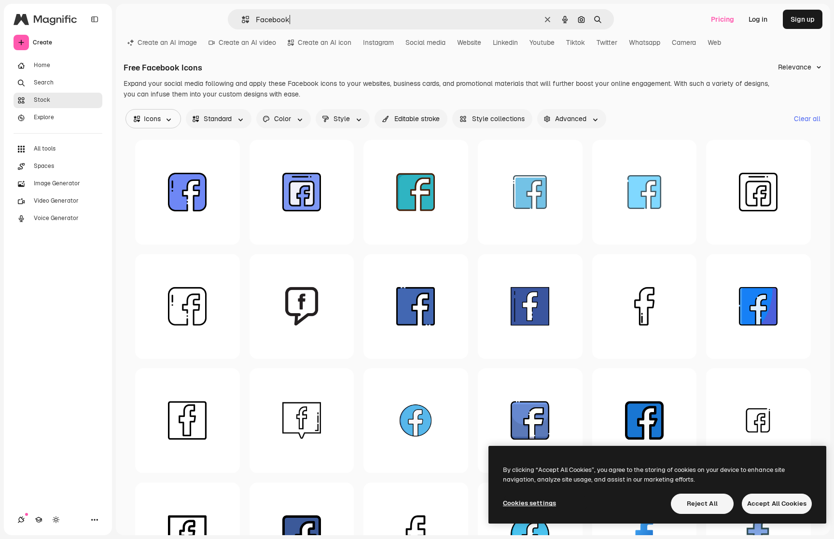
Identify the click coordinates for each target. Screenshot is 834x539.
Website (469, 42)
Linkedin (505, 42)
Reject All (702, 503)
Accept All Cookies (776, 503)
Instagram (378, 42)
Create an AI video (247, 42)
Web (714, 42)
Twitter (607, 42)
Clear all (807, 118)
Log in (758, 19)
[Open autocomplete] (241, 19)
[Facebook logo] (758, 306)
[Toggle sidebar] (94, 19)
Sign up (803, 19)
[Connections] (21, 519)
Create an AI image (167, 42)
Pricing (722, 19)
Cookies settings (529, 503)
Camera (684, 42)
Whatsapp (644, 42)
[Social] (758, 421)
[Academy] (38, 519)
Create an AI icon (324, 42)
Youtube (542, 42)
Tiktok (575, 42)
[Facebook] (187, 192)
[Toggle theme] (56, 519)
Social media (425, 42)
